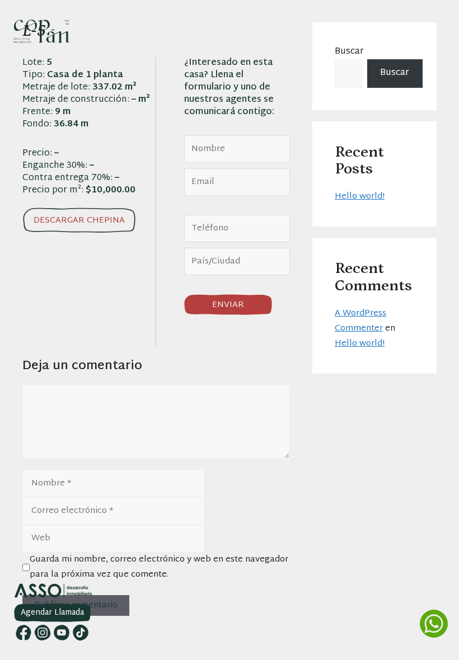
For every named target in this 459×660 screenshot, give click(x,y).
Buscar (349, 52)
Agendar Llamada (52, 613)
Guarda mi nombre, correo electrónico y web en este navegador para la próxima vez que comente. (159, 567)
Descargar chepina (79, 220)
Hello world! (360, 196)
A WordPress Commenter (360, 321)
